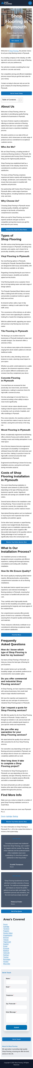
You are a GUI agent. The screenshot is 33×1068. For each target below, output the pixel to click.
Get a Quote (15, 40)
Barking (15, 816)
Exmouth (6, 948)
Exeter (5, 946)
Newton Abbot (7, 933)
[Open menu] (30, 3)
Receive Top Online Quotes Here (16, 542)
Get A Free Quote (16, 911)
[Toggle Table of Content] (19, 100)
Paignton (6, 931)
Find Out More (16, 635)
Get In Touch (16, 1039)
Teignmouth (7, 942)
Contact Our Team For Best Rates (16, 229)
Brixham (6, 937)
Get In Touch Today (16, 93)
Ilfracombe (6, 964)
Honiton (5, 961)
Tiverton (6, 957)
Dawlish (6, 944)
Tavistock (6, 929)
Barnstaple (6, 959)
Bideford (6, 950)
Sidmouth (6, 953)
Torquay (6, 939)
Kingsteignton (7, 935)
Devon (3, 816)
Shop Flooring (13, 51)
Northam (6, 955)
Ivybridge (9, 816)
